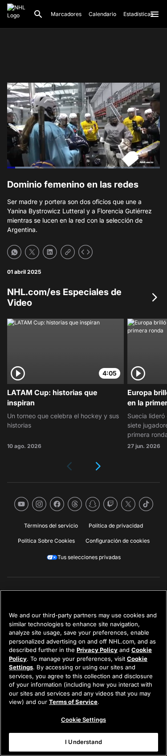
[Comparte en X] (32, 252)
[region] (83, 673)
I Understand (83, 741)
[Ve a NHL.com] (16, 14)
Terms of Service (73, 701)
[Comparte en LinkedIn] (50, 252)
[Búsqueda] (38, 14)
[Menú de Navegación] (154, 14)
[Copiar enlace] (68, 252)
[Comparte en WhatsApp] (14, 252)
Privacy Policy (97, 649)
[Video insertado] (85, 252)
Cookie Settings (83, 719)
